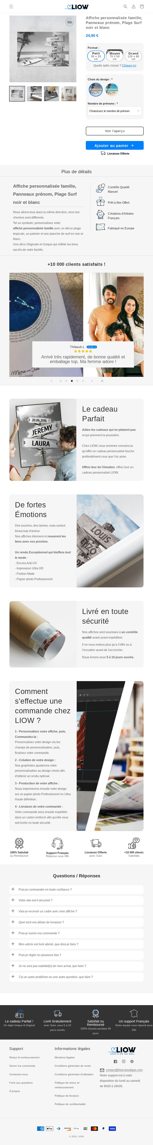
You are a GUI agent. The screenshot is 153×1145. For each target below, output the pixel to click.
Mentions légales (65, 1057)
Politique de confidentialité (70, 1104)
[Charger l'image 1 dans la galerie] (17, 94)
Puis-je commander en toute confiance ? (45, 889)
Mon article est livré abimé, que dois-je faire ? (48, 944)
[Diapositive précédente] (51, 381)
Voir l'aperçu (115, 131)
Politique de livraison (67, 1095)
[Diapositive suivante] (92, 381)
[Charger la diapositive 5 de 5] (83, 381)
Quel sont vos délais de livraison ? (41, 922)
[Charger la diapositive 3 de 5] (72, 381)
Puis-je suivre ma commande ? (39, 933)
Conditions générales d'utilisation (74, 1074)
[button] (11, 6)
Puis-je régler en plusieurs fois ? (40, 955)
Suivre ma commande (22, 1065)
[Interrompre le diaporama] (101, 381)
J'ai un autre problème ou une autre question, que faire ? (56, 977)
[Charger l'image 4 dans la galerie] (69, 94)
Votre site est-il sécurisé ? (35, 900)
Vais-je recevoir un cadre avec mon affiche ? (48, 911)
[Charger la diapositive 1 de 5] (60, 381)
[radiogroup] (115, 89)
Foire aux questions (21, 1082)
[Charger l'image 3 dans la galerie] (51, 94)
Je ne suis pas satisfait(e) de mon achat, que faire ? (52, 966)
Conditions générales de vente (73, 1065)
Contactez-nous (18, 1074)
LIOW (81, 1136)
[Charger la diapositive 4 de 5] (77, 381)
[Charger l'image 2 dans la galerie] (34, 94)
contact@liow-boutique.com (124, 1070)
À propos (14, 1091)
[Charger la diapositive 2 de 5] (66, 381)
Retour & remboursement (24, 1057)
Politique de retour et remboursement (67, 1085)
